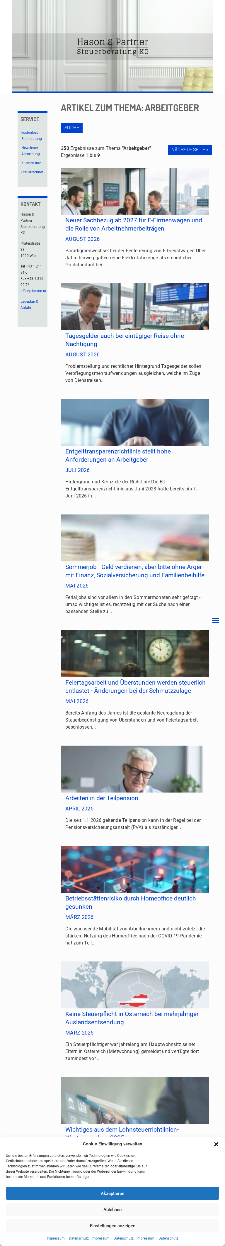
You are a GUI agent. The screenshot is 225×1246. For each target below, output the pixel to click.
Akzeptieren (112, 1193)
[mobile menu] (216, 621)
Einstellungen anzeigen (112, 1225)
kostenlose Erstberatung (31, 136)
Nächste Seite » (189, 150)
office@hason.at (33, 291)
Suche (71, 128)
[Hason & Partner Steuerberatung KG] (112, 46)
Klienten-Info (31, 163)
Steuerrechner (32, 172)
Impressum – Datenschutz (68, 1238)
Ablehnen (112, 1209)
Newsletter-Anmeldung (30, 151)
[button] (216, 1144)
